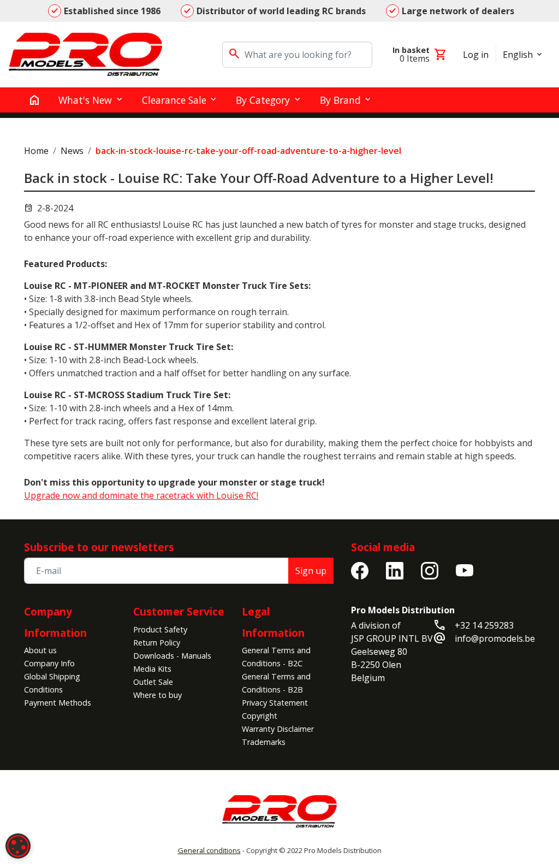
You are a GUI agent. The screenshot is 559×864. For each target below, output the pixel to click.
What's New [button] (85, 99)
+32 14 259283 (484, 625)
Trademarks (264, 742)
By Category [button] (263, 99)
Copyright (259, 716)
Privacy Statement (275, 702)
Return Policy (156, 642)
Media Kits (152, 669)
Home (36, 151)
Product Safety (160, 629)
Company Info (49, 663)
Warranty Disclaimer (278, 729)
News (72, 151)
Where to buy (157, 695)
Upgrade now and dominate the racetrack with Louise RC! (141, 495)
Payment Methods (57, 702)
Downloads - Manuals (172, 655)
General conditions (209, 850)
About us (40, 650)
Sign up (310, 571)
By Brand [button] (340, 99)
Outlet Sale (153, 682)
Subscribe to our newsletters (99, 547)
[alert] (18, 846)
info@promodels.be (495, 638)
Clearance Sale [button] (174, 99)
